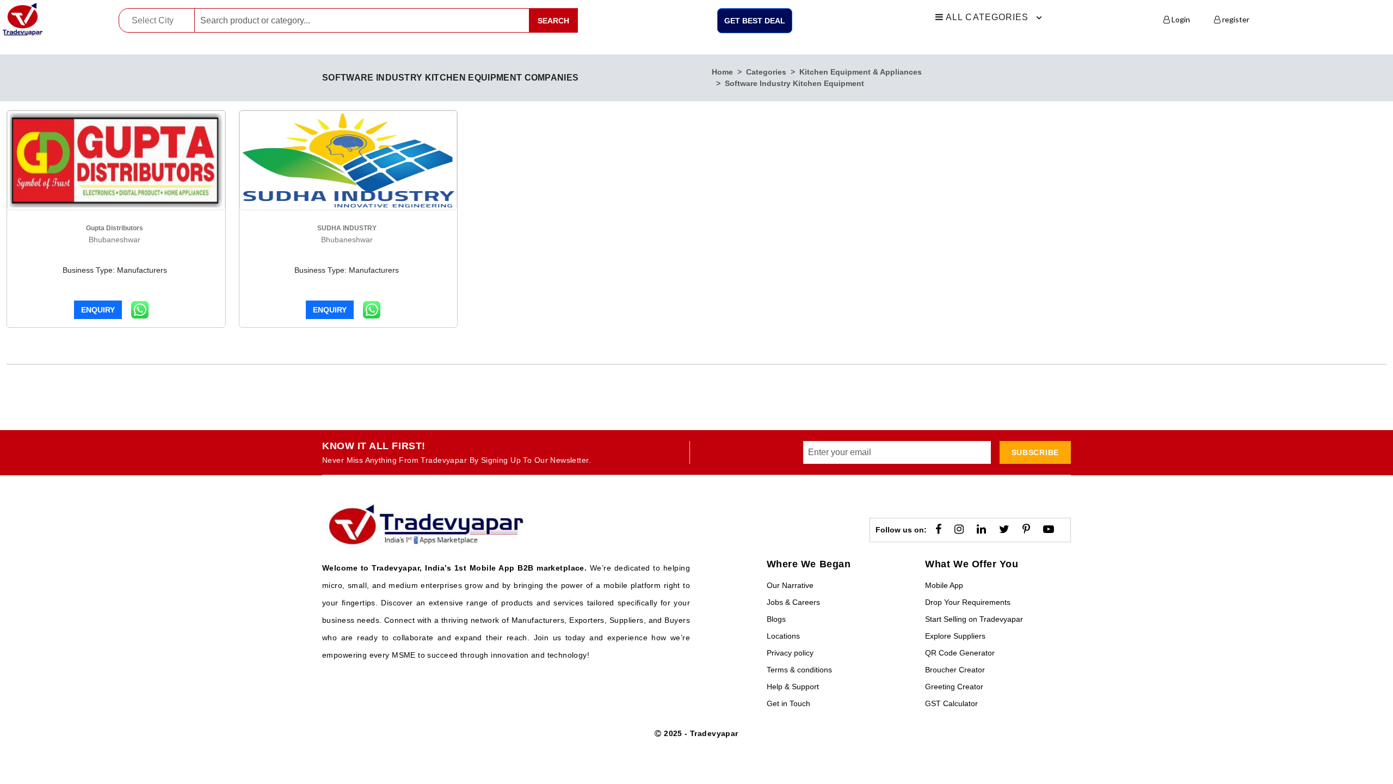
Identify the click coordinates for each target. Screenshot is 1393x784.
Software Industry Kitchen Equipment (794, 83)
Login (1180, 19)
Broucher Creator (955, 669)
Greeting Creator (954, 686)
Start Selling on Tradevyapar (974, 619)
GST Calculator (951, 703)
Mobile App (944, 585)
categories (766, 72)
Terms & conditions (799, 669)
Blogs (776, 619)
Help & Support (793, 686)
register (1235, 19)
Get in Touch (788, 703)
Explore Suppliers (955, 636)
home (722, 72)
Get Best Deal (754, 20)
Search (553, 20)
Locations (783, 636)
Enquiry (98, 309)
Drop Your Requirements (967, 602)
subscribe (1035, 452)
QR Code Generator (960, 652)
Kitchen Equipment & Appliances (860, 72)
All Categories (986, 17)
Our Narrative (790, 585)
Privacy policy (790, 652)
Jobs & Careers (793, 602)
